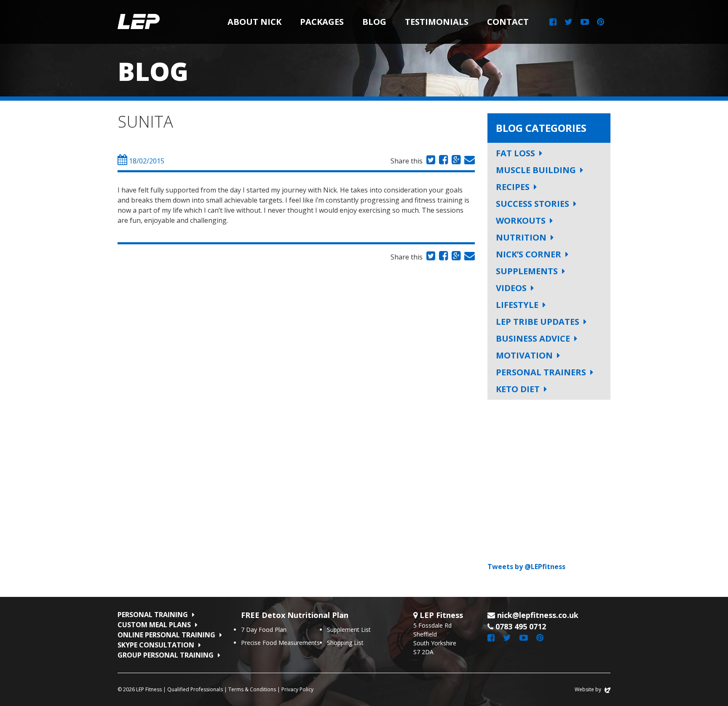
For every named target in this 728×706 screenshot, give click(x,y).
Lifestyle (517, 304)
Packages (322, 21)
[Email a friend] (468, 161)
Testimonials (436, 21)
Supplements (527, 271)
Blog (374, 21)
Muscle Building (536, 170)
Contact (508, 21)
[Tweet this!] (429, 161)
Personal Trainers (541, 372)
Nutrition (521, 237)
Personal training (153, 614)
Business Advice (533, 338)
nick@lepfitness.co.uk (537, 615)
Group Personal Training (166, 655)
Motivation (524, 355)
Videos (511, 288)
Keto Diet (518, 389)
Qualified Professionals (195, 689)
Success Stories (532, 203)
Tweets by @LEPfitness (526, 566)
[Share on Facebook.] (442, 161)
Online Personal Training (166, 634)
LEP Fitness (139, 22)
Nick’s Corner (528, 254)
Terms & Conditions (252, 689)
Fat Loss (515, 153)
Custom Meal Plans (154, 624)
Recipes (513, 187)
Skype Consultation (156, 645)
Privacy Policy (297, 689)
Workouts (521, 220)
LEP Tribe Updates (537, 321)
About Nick (254, 21)
